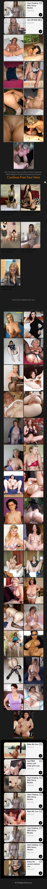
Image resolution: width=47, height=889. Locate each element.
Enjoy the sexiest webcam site (8, 288)
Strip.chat (30, 11)
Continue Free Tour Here (23, 177)
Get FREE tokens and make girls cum (30, 213)
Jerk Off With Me (33, 20)
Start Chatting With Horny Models (33, 5)
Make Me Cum (33, 744)
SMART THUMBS (28, 737)
